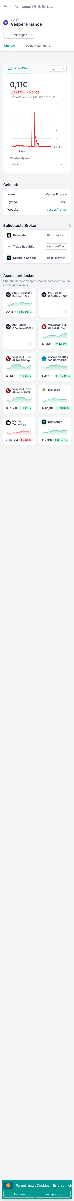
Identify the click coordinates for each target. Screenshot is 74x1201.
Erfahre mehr (63, 1185)
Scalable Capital (24, 257)
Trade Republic (23, 246)
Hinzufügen (19, 35)
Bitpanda (19, 235)
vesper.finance (57, 209)
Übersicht (10, 45)
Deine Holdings (38, 45)
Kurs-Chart (21, 68)
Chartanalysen (20, 158)
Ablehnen (19, 1194)
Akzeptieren (53, 1194)
